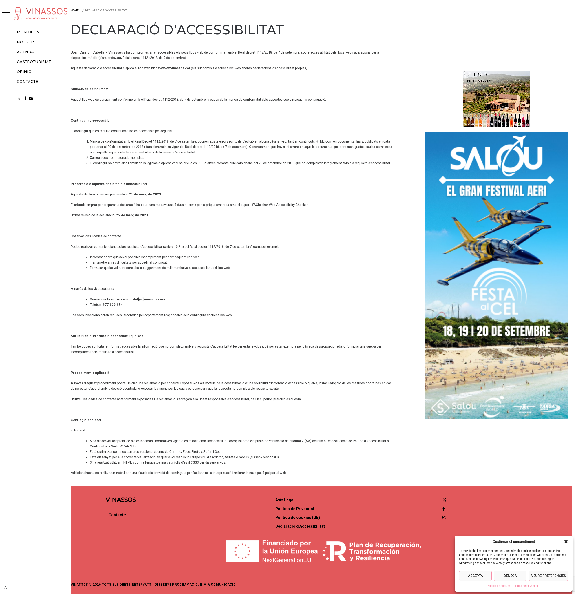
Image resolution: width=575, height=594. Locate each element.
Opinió (24, 71)
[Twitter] (444, 500)
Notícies (26, 42)
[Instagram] (31, 98)
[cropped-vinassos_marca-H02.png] (40, 13)
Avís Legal (284, 500)
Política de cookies (499, 585)
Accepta (475, 576)
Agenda (25, 52)
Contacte (27, 81)
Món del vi (29, 32)
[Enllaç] (496, 275)
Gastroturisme (34, 62)
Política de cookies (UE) (297, 517)
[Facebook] (25, 98)
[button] (566, 541)
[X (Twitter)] (19, 98)
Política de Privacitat (525, 585)
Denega (510, 576)
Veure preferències (548, 576)
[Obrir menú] (6, 10)
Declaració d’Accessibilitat (300, 526)
